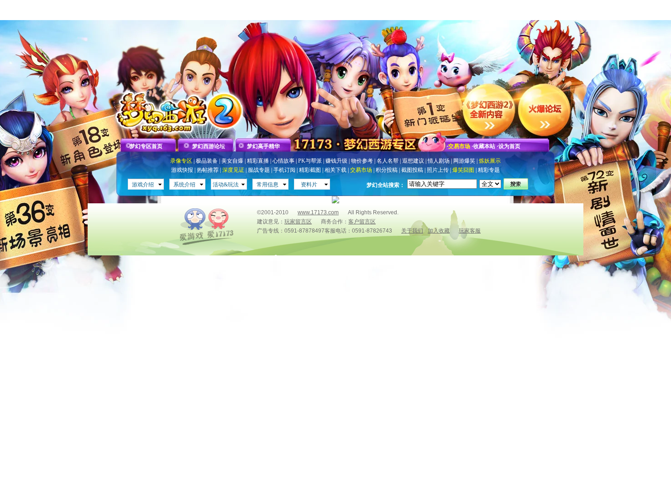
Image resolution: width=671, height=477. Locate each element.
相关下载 (335, 170)
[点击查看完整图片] (335, 201)
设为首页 (509, 146)
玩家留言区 (298, 221)
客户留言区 (362, 221)
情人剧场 (439, 161)
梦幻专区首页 (146, 146)
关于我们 (412, 231)
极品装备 (207, 161)
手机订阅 (284, 170)
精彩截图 (310, 170)
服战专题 (259, 170)
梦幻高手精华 (263, 146)
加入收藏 (439, 231)
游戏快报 (182, 170)
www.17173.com (318, 212)
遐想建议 (413, 161)
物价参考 (362, 161)
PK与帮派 (310, 161)
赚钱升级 (336, 161)
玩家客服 (470, 231)
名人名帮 (387, 161)
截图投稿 (412, 170)
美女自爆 (232, 161)
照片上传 (438, 170)
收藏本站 (484, 146)
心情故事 (283, 161)
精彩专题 (489, 170)
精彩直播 (258, 161)
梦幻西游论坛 (208, 146)
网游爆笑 (464, 161)
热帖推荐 (208, 170)
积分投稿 (387, 170)
